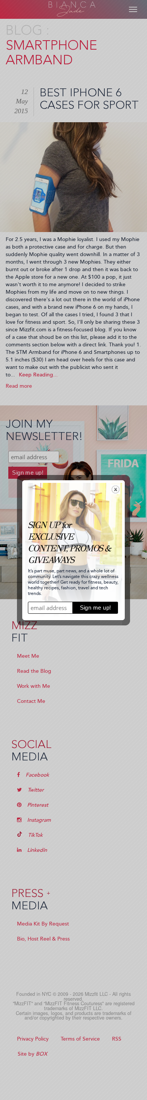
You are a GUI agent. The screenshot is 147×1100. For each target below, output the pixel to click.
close (115, 489)
